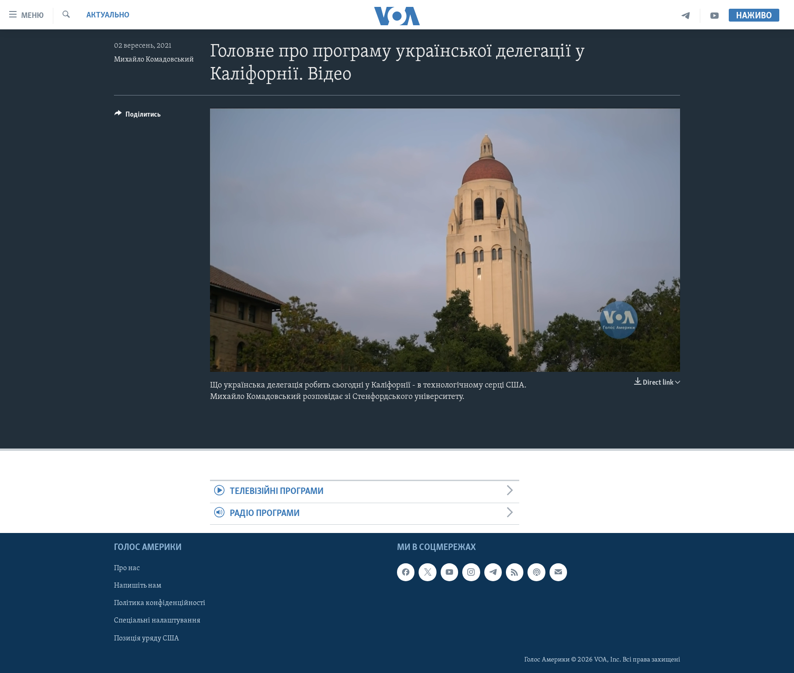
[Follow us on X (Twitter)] (427, 572)
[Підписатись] (558, 572)
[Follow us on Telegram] (493, 572)
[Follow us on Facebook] (405, 572)
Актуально (108, 15)
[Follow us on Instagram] (471, 572)
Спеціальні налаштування (157, 620)
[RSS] (514, 572)
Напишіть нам (137, 585)
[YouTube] (714, 16)
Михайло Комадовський (154, 59)
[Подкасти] (536, 572)
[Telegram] (685, 16)
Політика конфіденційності (159, 603)
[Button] (137, 116)
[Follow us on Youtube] (449, 572)
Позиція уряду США (146, 638)
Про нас (127, 568)
